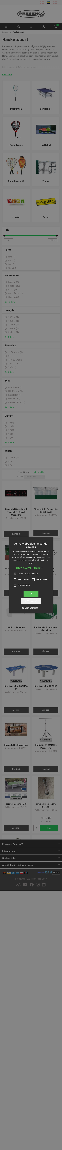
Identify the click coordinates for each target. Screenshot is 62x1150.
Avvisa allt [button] (31, 601)
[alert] (31, 575)
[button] (31, 568)
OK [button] (31, 594)
